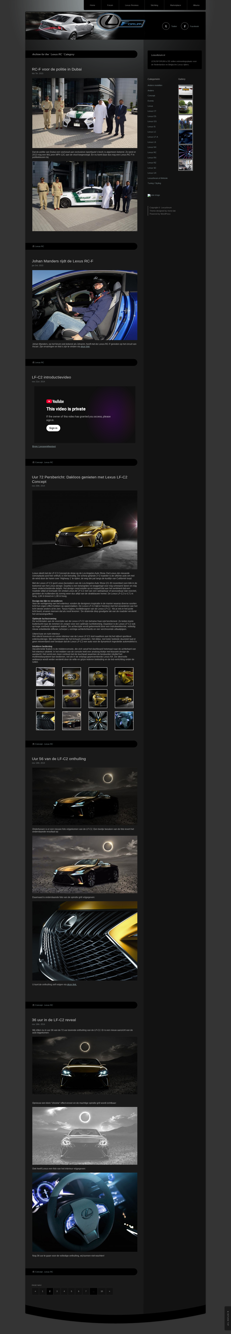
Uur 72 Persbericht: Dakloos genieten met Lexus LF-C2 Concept (79, 479)
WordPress (166, 214)
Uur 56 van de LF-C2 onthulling (59, 759)
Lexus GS (152, 121)
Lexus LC (152, 132)
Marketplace (175, 5)
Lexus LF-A (153, 137)
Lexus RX (152, 158)
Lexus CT (152, 111)
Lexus (150, 106)
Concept (39, 462)
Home (92, 5)
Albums (196, 5)
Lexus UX (152, 173)
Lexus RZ (152, 163)
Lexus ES (152, 116)
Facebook (194, 26)
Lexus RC (39, 246)
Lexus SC (152, 168)
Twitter (174, 26)
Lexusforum (166, 207)
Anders (151, 90)
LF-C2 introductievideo (51, 377)
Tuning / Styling (154, 183)
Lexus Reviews (132, 5)
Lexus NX (152, 147)
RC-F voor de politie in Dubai (57, 69)
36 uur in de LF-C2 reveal (54, 1020)
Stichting (154, 5)
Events (151, 101)
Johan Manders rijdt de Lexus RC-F (62, 261)
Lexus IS (151, 127)
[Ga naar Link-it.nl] (154, 195)
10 (102, 1291)
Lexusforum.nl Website (158, 178)
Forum (110, 5)
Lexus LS (152, 142)
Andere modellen (155, 85)
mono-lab (171, 211)
